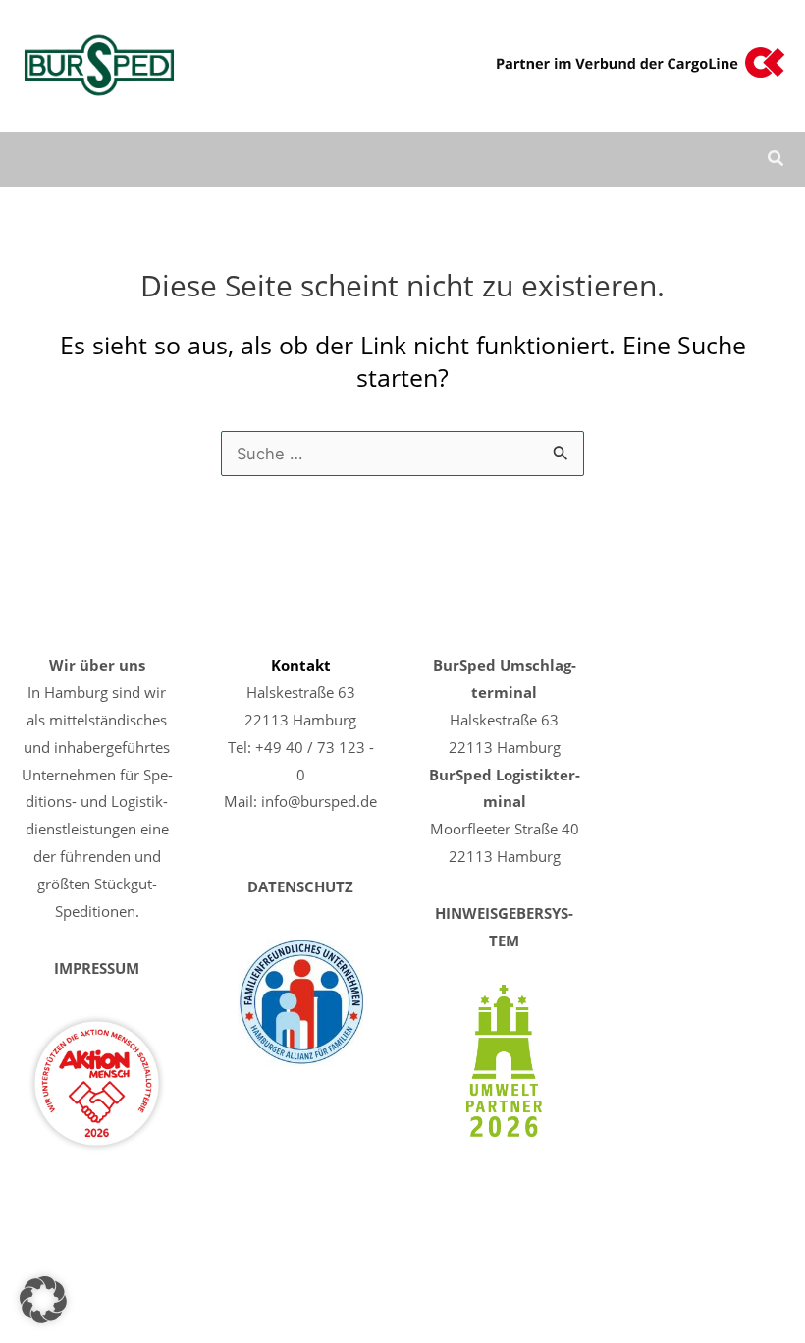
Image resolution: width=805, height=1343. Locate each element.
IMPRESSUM (96, 968)
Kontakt (301, 664)
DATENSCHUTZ (300, 886)
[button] (776, 160)
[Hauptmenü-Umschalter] (720, 160)
